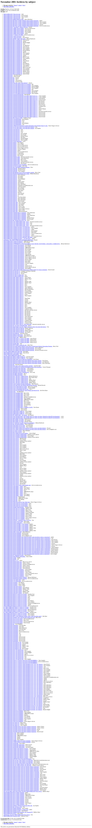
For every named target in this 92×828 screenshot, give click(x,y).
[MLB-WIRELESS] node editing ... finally (13, 486)
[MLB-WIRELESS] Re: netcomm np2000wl (13, 424)
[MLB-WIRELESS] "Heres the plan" (12, 14)
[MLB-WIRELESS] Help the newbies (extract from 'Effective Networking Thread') (22, 360)
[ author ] (20, 5)
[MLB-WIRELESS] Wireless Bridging (12, 808)
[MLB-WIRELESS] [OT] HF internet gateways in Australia (17, 84)
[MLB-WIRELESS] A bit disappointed (12, 119)
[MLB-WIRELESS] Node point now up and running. (15, 503)
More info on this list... (8, 6)
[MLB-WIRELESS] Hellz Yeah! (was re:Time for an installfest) (18, 359)
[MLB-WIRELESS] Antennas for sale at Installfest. (15, 164)
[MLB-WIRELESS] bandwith (10, 168)
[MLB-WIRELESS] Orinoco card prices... (13, 522)
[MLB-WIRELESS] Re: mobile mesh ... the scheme (15, 415)
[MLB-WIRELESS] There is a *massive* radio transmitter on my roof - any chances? (23, 698)
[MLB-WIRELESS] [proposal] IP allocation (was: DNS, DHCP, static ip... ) (20, 101)
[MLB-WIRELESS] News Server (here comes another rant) (17, 485)
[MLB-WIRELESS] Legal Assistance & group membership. (17, 384)
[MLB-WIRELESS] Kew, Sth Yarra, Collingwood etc (15, 376)
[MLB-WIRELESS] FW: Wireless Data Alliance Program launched (18, 347)
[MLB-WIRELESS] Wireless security (12, 810)
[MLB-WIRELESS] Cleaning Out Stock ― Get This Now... (17, 238)
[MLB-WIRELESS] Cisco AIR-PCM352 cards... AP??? (16, 221)
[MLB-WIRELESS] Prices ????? (11, 560)
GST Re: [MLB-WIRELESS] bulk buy (12, 355)
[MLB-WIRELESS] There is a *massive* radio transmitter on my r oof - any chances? (23, 664)
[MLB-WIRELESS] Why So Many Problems (14, 792)
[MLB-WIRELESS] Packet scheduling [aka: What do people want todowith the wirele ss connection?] (26, 551)
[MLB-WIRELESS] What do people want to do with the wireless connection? (21, 766)
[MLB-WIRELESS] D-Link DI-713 (11, 271)
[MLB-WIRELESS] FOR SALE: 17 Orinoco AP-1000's (16, 338)
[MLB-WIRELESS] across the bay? (11, 129)
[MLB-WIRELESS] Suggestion (10, 625)
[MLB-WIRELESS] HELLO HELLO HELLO (14, 356)
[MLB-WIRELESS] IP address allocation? (13, 373)
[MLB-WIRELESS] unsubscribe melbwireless (14, 744)
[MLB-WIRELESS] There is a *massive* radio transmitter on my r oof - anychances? (23, 695)
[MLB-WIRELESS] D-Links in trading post (13, 275)
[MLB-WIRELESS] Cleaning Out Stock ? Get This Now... (17, 227)
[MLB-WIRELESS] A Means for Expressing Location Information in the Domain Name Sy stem (25, 125)
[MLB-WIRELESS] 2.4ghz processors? (12, 36)
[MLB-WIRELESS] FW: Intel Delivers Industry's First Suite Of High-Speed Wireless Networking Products (28, 346)
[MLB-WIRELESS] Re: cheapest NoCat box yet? (15, 220)
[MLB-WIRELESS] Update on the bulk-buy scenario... (16, 748)
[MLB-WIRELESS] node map (10, 496)
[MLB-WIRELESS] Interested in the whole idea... (15, 368)
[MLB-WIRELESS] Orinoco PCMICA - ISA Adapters (16, 524)
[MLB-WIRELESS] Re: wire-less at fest (12, 807)
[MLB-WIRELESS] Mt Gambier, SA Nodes (13, 419)
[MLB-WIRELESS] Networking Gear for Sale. (14, 425)
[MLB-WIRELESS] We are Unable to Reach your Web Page (17, 764)
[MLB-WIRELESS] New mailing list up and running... (16, 433)
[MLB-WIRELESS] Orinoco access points (13, 521)
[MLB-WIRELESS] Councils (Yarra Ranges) (13, 245)
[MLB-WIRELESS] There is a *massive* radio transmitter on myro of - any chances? (23, 705)
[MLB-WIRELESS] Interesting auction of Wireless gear (16, 372)
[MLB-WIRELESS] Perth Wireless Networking (14, 556)
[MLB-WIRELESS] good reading (11, 354)
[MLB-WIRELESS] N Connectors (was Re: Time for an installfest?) (19, 423)
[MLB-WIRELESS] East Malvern (11, 333)
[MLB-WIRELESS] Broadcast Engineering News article (16, 173)
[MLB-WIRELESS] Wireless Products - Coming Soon (16, 809)
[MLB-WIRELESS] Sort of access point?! (13, 618)
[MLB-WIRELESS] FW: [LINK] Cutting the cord (15, 345)
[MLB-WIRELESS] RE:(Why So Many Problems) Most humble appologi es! (21, 22)
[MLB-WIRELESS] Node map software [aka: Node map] (16, 502)
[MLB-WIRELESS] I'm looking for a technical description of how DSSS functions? (22, 367)
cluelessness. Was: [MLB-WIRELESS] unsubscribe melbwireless (18, 240)
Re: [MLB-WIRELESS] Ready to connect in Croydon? (16, 607)
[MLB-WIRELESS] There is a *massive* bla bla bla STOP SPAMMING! (20, 661)
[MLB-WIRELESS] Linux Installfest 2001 (13, 393)
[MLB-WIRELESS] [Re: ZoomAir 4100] (13, 118)
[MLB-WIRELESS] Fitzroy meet (11, 337)
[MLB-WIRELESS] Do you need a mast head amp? (15, 325)
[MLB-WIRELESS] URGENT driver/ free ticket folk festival (17, 759)
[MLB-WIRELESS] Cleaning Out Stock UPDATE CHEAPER (18, 237)
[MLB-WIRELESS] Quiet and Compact (12, 586)
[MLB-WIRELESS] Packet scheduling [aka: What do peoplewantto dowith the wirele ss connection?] (26, 554)
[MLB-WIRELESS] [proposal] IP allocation (13, 94)
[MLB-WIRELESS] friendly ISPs (11, 343)
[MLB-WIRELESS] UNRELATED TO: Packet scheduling (17, 740)
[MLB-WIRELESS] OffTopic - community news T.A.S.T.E (17, 520)
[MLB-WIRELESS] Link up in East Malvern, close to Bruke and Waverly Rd (21, 390)
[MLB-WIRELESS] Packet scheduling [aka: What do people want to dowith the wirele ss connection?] (27, 538)
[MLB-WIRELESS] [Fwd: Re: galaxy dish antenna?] (15, 83)
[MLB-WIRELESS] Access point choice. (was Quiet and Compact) (18, 127)
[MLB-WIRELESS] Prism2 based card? (12, 561)
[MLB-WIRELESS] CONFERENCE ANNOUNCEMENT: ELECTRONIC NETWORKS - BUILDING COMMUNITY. (31, 243)
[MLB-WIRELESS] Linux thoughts (11, 408)
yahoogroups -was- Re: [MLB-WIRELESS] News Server (16, 814)
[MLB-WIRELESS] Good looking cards (12, 352)
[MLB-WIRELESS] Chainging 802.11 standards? (14, 212)
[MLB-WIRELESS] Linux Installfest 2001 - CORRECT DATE (18, 407)
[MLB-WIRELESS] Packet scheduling (12, 533)
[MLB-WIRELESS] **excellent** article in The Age (15, 27)
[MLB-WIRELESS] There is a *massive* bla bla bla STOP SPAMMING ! (20, 660)
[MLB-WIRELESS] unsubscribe (11, 743)
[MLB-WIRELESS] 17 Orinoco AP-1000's (13, 35)
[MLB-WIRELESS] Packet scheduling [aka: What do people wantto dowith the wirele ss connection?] (26, 537)
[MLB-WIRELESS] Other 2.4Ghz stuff (12, 532)
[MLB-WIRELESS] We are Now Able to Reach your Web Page (18, 760)
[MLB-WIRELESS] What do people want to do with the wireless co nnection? (21, 772)
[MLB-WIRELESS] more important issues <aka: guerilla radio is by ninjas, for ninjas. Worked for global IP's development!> (31, 416)
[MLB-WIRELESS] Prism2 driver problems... (14, 569)
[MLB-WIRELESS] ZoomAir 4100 (11, 816)
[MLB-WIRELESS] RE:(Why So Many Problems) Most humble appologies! (21, 20)
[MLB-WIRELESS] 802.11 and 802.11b (12, 40)
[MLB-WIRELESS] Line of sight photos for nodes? (15, 386)
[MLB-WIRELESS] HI (9, 364)
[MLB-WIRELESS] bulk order (10, 202)
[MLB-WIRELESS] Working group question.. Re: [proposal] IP (18, 812)
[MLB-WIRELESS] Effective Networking (13, 334)
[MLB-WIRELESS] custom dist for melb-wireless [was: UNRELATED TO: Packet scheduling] (25, 269)
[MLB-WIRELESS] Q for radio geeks (12, 580)
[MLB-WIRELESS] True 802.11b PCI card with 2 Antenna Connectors (19, 726)
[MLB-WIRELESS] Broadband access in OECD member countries (18, 172)
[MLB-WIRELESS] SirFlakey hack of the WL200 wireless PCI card (19, 617)
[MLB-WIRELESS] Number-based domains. (13, 507)
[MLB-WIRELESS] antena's (10, 142)
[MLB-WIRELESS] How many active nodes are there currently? (18, 365)
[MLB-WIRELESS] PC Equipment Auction (13, 555)
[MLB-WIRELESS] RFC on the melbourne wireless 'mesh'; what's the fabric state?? (22, 616)
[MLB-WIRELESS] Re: (9, 77)
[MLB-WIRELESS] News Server (11, 438)
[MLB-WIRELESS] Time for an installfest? (13, 711)
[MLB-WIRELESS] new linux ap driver (12, 430)
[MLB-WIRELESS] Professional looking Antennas (15, 577)
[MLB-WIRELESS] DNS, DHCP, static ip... (13, 277)
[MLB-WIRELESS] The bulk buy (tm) (12, 642)
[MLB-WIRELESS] (8, 75)
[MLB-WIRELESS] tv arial (9, 733)
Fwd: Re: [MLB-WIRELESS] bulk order (12, 351)
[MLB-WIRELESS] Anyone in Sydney (12, 166)
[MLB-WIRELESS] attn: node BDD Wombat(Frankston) (16, 167)
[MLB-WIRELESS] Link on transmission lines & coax (16, 389)
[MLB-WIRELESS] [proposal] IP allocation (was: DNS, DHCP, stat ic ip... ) (21, 96)
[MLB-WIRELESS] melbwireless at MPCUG (14, 411)
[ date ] (23, 5)
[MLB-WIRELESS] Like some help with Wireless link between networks (20, 385)
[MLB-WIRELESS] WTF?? (10, 813)
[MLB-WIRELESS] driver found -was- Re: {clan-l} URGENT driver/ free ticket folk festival (24, 326)
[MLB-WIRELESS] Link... (9, 391)
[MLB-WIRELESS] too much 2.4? (11, 722)
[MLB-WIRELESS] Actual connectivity (12, 141)
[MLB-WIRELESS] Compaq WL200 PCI (13, 241)
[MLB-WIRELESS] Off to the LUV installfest (14, 508)
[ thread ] (15, 5)
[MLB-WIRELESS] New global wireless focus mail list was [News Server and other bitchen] (24, 428)
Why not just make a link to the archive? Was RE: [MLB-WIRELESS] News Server (22, 791)
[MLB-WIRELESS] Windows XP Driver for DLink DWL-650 (17, 805)
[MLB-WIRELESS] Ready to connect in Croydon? (15, 594)
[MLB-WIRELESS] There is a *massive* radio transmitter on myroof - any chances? (22, 707)
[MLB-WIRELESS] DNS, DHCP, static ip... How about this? (17, 324)
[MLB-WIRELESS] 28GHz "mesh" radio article (14, 38)
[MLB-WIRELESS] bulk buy (10, 175)
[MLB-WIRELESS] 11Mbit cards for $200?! (13, 28)
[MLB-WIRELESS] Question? (10, 582)
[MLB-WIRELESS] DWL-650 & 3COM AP (13, 328)
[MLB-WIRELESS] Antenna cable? (11, 157)
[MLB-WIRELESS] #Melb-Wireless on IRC (13, 19)
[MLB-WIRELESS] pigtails (10, 557)
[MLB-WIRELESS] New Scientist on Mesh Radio (15, 434)
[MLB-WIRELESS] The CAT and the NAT (13, 650)
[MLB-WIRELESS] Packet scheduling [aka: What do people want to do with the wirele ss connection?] (27, 541)
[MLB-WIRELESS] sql (9, 624)
